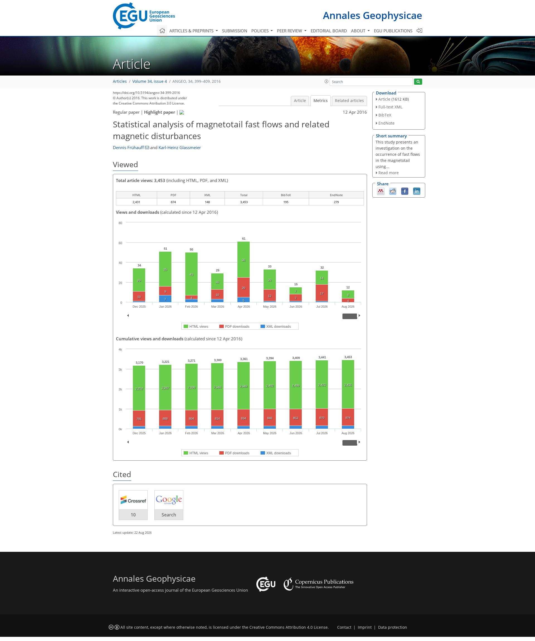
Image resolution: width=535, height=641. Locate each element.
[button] (327, 81)
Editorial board (329, 30)
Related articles (349, 100)
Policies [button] (260, 30)
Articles (120, 81)
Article (300, 100)
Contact (344, 627)
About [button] (358, 30)
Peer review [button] (290, 30)
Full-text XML (390, 107)
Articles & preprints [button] (192, 30)
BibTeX (384, 115)
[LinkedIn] (416, 191)
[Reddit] (393, 191)
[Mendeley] (381, 191)
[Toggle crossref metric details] (133, 499)
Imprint (365, 627)
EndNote (386, 123)
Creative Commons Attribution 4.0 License (288, 627)
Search (169, 515)
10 (133, 515)
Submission (234, 30)
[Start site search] (418, 82)
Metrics (320, 100)
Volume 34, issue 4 (149, 81)
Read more (388, 172)
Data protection (392, 627)
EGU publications (393, 30)
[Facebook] (404, 191)
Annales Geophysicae (372, 15)
